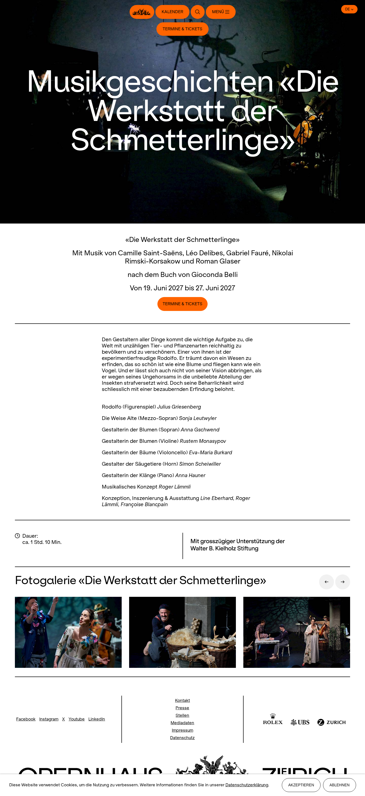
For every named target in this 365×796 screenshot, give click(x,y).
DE (347, 9)
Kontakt (182, 700)
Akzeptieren (301, 785)
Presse (182, 708)
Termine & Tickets (182, 29)
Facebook (26, 719)
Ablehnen (339, 785)
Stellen (182, 715)
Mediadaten (182, 722)
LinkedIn (96, 719)
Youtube (77, 719)
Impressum (182, 730)
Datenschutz (182, 737)
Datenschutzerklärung (246, 785)
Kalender (172, 11)
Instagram (48, 719)
